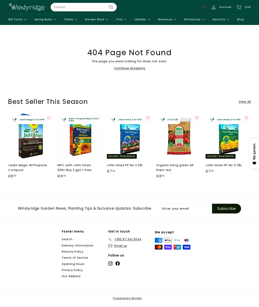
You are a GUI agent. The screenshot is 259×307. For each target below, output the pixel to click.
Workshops (192, 19)
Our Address (71, 276)
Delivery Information (77, 245)
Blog (240, 19)
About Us (219, 19)
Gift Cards (15, 19)
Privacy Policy (72, 270)
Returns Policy (73, 252)
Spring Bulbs (43, 19)
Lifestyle (140, 19)
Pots (119, 19)
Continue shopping (129, 68)
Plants (69, 19)
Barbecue (165, 19)
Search (67, 239)
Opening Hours (73, 264)
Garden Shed (95, 19)
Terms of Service (75, 258)
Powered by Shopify (127, 298)
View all (245, 101)
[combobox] (84, 7)
